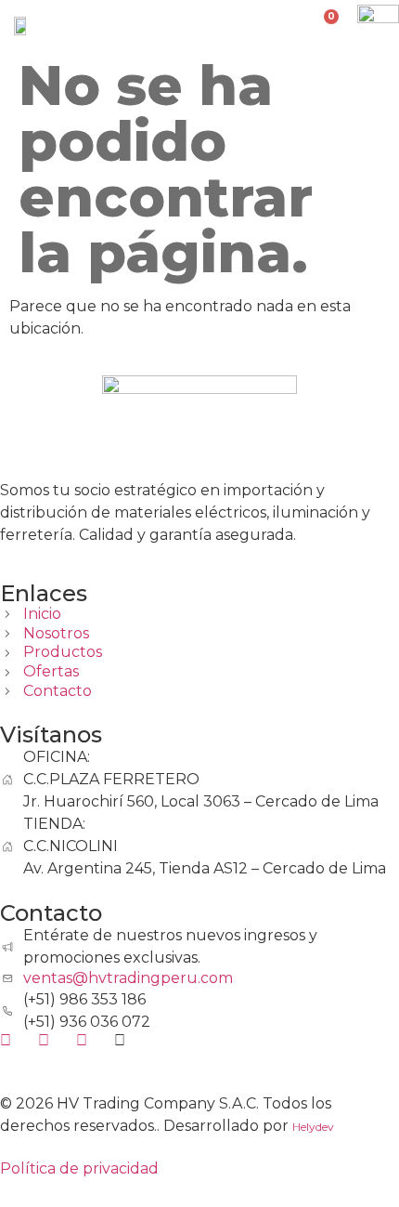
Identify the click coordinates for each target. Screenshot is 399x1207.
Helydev (313, 1127)
